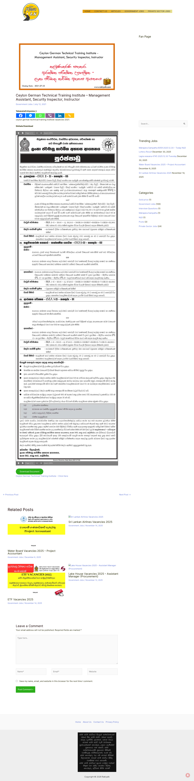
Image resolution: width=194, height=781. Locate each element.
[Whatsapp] (40, 115)
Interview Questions (148, 208)
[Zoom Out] (37, 133)
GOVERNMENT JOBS (134, 11)
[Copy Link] (69, 115)
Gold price (143, 199)
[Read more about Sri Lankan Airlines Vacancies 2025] (85, 517)
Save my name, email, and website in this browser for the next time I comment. (56, 681)
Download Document (29, 471)
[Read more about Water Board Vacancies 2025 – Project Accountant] (36, 531)
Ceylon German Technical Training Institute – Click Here (42, 476)
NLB (141, 217)
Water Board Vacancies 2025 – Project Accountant (31, 552)
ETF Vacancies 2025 (20, 599)
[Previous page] (18, 133)
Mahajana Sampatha (148, 213)
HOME (87, 11)
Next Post (125, 494)
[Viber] (50, 115)
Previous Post (10, 494)
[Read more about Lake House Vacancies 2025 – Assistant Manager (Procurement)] (97, 567)
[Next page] (23, 133)
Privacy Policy (112, 722)
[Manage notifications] (188, 775)
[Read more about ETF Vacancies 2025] (36, 580)
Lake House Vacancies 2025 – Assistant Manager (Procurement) (93, 575)
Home (78, 722)
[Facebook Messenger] (30, 115)
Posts (141, 222)
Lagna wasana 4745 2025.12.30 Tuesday (158, 156)
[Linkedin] (59, 115)
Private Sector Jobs (148, 226)
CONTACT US (100, 11)
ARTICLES (116, 11)
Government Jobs (24, 104)
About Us (87, 722)
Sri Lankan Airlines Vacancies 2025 (90, 521)
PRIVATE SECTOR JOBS (159, 11)
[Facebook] (20, 115)
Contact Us (98, 722)
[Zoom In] (41, 133)
